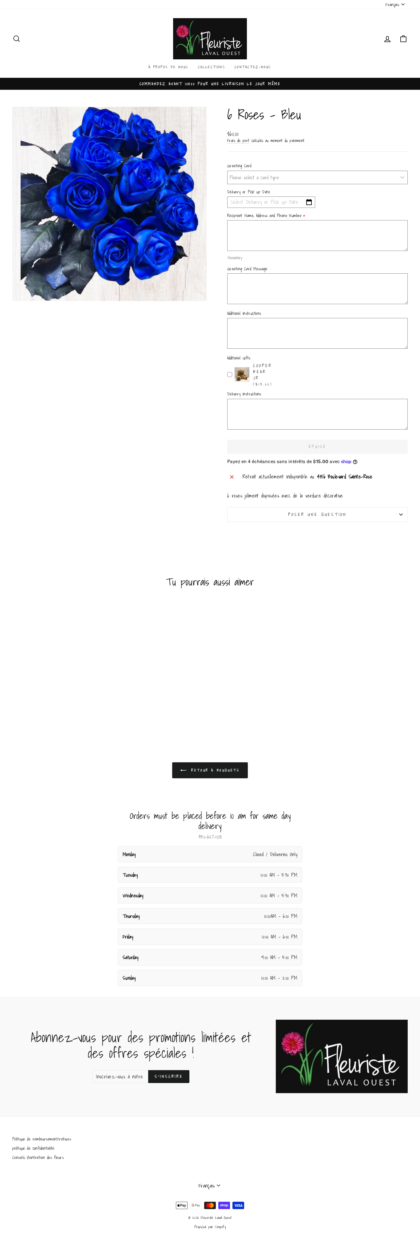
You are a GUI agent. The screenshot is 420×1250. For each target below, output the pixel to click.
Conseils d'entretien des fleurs (38, 1157)
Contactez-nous (253, 67)
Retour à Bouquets (214, 770)
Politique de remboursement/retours (41, 1138)
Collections (211, 67)
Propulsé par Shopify (210, 1227)
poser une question (317, 514)
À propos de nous (168, 67)
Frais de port (238, 141)
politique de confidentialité (33, 1148)
